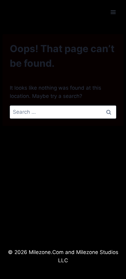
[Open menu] (113, 12)
